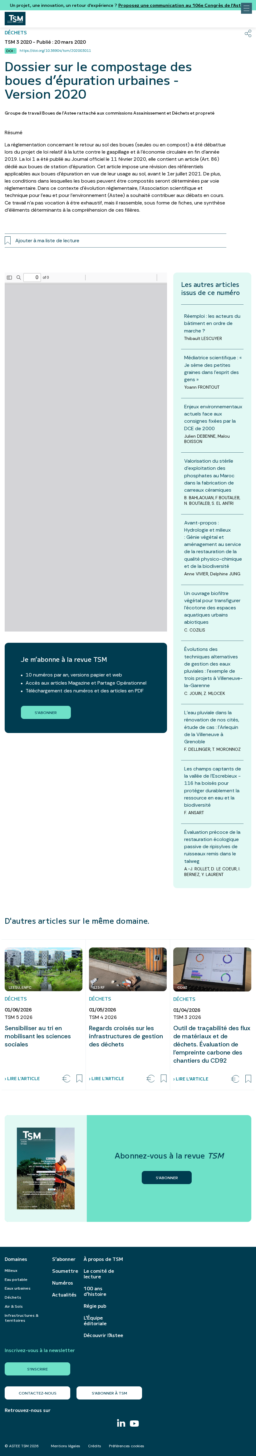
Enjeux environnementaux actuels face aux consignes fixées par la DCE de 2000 (213, 417)
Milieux (11, 1270)
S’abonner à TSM (109, 1392)
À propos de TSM (103, 1259)
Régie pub (95, 1306)
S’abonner (64, 1259)
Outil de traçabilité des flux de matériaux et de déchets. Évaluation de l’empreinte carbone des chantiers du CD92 (211, 1044)
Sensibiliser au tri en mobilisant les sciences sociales (38, 1036)
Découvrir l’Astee (103, 1335)
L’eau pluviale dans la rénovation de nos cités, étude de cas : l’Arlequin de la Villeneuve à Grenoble (211, 727)
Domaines (16, 1259)
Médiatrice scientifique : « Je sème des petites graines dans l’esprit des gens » (213, 368)
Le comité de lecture (99, 1273)
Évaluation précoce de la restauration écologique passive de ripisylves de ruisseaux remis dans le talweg (212, 846)
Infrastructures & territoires (21, 1317)
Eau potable (16, 1279)
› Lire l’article (22, 1078)
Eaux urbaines (18, 1288)
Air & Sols (14, 1306)
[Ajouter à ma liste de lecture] (79, 1079)
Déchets (13, 1297)
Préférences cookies (126, 1446)
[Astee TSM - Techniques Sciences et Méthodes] (15, 17)
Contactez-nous (38, 1392)
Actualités (64, 1294)
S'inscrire (37, 1368)
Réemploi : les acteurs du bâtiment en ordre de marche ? (212, 323)
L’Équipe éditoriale (95, 1320)
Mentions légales (65, 1446)
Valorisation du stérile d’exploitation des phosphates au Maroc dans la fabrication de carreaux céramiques (209, 475)
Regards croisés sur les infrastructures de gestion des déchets (126, 1036)
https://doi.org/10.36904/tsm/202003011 (55, 50)
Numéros (62, 1283)
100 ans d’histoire (95, 1291)
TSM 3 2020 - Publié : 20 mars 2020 (45, 42)
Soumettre (64, 1271)
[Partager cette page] (248, 33)
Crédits (94, 1446)
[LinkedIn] (121, 1423)
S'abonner (46, 712)
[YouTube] (134, 1424)
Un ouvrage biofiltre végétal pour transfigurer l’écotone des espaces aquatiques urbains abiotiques (212, 608)
